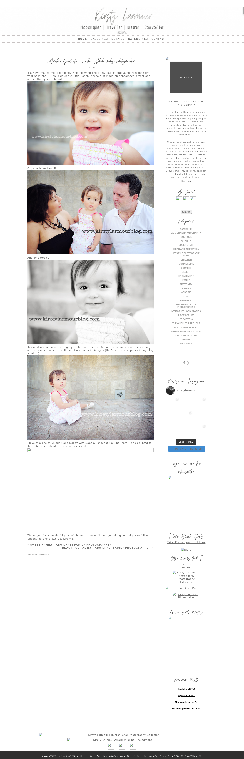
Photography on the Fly (186, 702)
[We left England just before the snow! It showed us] (199, 430)
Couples (186, 268)
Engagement (186, 276)
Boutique (186, 237)
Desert (186, 272)
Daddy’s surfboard (49, 79)
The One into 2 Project (186, 323)
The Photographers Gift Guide (186, 709)
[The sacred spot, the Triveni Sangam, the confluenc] (186, 403)
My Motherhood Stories (186, 311)
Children (186, 260)
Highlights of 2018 (186, 689)
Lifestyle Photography (186, 253)
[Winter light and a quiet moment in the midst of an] (199, 417)
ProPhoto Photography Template (151, 756)
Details (118, 38)
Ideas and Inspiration (186, 249)
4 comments (38, 554)
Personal (186, 300)
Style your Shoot (186, 335)
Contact (158, 38)
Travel (186, 339)
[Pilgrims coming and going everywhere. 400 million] (172, 403)
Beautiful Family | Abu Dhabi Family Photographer (108, 547)
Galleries (99, 38)
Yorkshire (186, 343)
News (186, 296)
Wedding (186, 292)
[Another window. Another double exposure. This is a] (172, 430)
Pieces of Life (186, 315)
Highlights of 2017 (186, 695)
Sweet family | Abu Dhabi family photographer (69, 544)
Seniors (186, 288)
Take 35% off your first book (186, 542)
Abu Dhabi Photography (186, 233)
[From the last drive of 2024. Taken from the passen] (186, 430)
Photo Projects (186, 304)
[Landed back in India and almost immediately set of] (172, 417)
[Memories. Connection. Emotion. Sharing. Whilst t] (186, 417)
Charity (186, 241)
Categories (138, 38)
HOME (82, 38)
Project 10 (186, 319)
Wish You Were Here (186, 327)
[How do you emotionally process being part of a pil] (199, 403)
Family (186, 280)
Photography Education (186, 331)
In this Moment (186, 307)
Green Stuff (186, 245)
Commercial (186, 264)
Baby (186, 255)
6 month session (113, 347)
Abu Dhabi (186, 229)
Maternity (186, 284)
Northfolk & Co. (193, 756)
